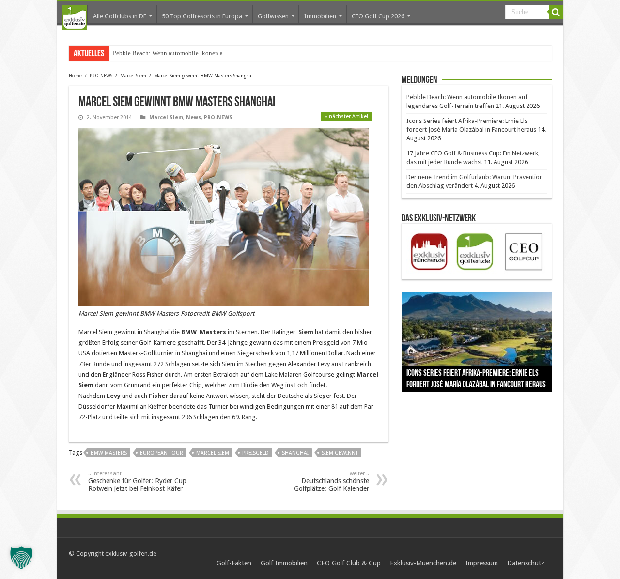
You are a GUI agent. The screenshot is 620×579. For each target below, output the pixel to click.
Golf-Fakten (234, 563)
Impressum (481, 563)
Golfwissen (273, 16)
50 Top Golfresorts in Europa (202, 16)
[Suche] (556, 12)
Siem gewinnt (340, 453)
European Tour (161, 453)
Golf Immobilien (284, 563)
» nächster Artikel (346, 116)
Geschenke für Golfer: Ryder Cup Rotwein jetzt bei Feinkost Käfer (137, 481)
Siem (305, 331)
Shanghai (295, 453)
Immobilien (320, 16)
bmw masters (109, 453)
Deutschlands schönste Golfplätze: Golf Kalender (331, 481)
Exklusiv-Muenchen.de (423, 563)
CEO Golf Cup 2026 (378, 16)
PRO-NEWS (101, 75)
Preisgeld (255, 453)
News (193, 117)
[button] (21, 557)
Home (75, 75)
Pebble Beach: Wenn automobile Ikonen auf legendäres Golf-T (195, 53)
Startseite (74, 17)
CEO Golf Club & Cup (349, 563)
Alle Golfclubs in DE (119, 16)
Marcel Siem (133, 75)
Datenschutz (525, 563)
